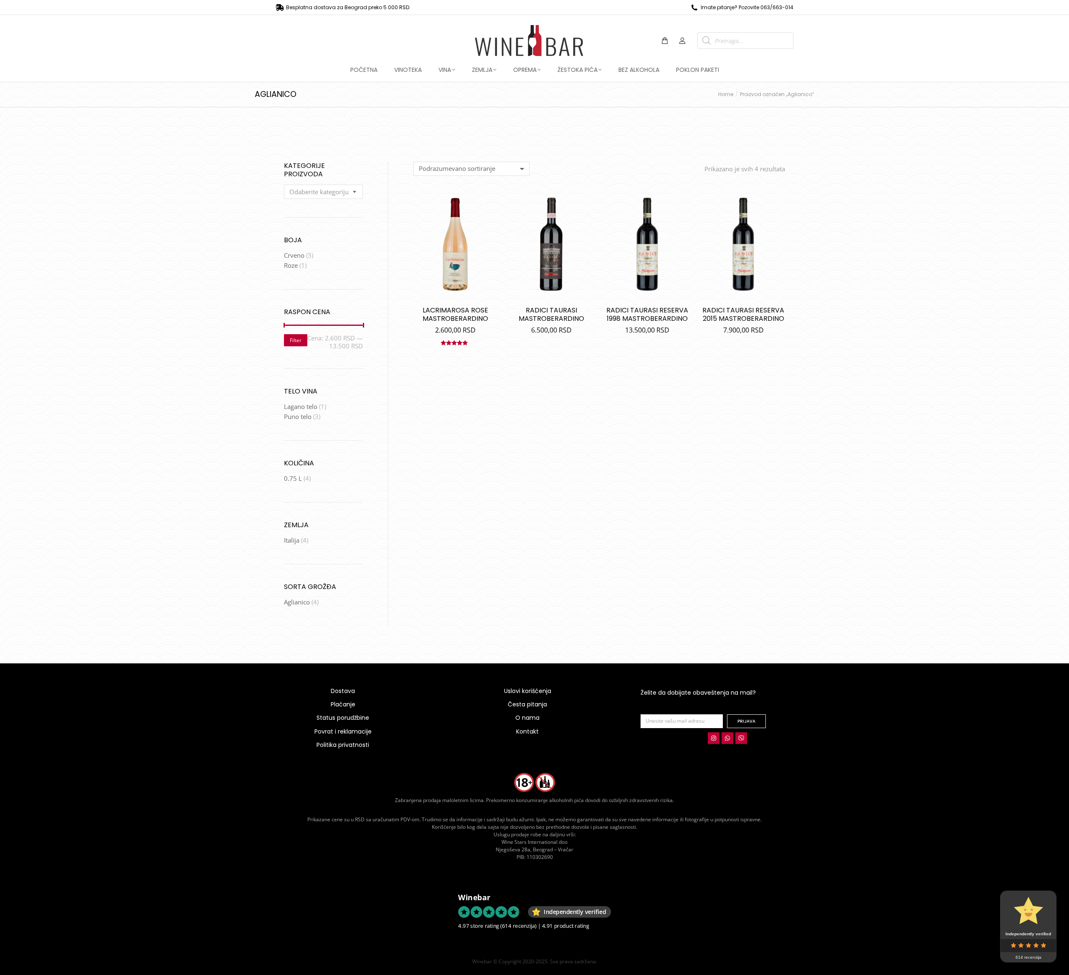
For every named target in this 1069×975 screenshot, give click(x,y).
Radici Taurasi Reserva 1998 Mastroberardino (647, 314)
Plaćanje (343, 704)
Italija (291, 540)
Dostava (343, 691)
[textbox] (319, 192)
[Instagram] (713, 738)
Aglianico (297, 602)
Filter (295, 340)
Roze (291, 265)
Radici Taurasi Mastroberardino (551, 314)
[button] (123, 6)
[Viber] (741, 738)
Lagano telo (300, 406)
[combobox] (323, 192)
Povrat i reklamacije (343, 731)
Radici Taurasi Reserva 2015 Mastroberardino (743, 314)
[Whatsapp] (727, 738)
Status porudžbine (343, 717)
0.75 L (293, 478)
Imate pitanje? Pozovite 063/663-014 (747, 7)
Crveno (294, 255)
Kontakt (527, 731)
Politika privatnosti (343, 745)
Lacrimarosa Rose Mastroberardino (455, 314)
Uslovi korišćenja (527, 691)
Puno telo (298, 416)
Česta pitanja (527, 704)
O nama (527, 717)
